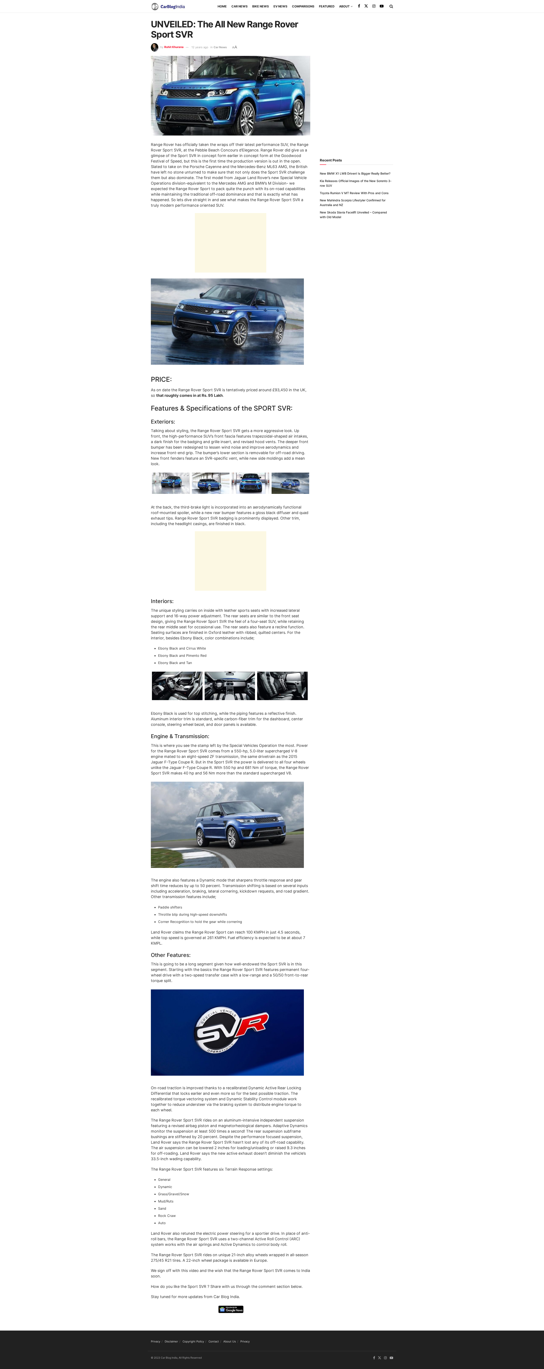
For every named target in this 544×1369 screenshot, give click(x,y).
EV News (280, 6)
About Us (229, 1341)
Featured (326, 6)
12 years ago (199, 47)
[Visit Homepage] (168, 6)
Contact (213, 1341)
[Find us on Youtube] (382, 6)
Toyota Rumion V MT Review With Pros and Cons (354, 193)
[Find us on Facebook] (359, 6)
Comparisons (303, 6)
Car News (239, 6)
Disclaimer (171, 1341)
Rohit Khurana (174, 47)
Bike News (260, 6)
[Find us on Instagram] (373, 6)
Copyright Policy (193, 1341)
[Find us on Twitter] (366, 6)
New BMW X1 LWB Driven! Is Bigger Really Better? (355, 173)
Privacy (155, 1341)
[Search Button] (391, 6)
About (344, 6)
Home (222, 6)
